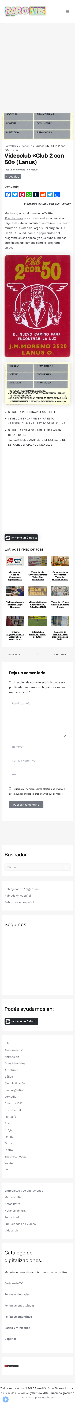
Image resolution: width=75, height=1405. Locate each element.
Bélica (9, 1076)
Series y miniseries (17, 1327)
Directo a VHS (13, 1103)
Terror (8, 1143)
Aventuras (11, 1070)
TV (6, 1170)
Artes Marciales (15, 1063)
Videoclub (25, 146)
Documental (13, 1110)
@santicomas (14, 218)
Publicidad (12, 1217)
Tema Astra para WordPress (37, 1397)
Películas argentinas (18, 1316)
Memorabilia (13, 1197)
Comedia (10, 1096)
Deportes (11, 1338)
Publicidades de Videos (20, 1224)
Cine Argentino (14, 1090)
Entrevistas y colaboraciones (24, 1190)
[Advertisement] (37, 62)
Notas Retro (12, 1204)
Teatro (9, 1150)
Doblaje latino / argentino (22, 889)
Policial (9, 1136)
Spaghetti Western (17, 1156)
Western (10, 1163)
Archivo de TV (14, 1050)
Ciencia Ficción (15, 1083)
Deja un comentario (15, 169)
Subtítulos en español (19, 902)
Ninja (8, 1130)
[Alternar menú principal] (68, 11)
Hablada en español (18, 895)
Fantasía (10, 1116)
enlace (9, 247)
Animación (12, 1056)
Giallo (8, 1123)
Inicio (8, 1043)
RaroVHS (10, 146)
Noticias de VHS (15, 1210)
